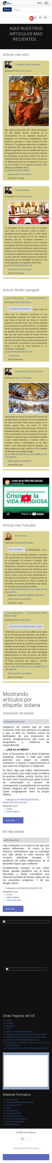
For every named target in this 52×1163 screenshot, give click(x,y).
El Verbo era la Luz (14, 1116)
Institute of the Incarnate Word (19, 1032)
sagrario (21, 595)
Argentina (10, 1026)
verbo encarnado (13, 900)
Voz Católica (11, 1099)
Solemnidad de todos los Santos (29, 371)
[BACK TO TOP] (26, 1157)
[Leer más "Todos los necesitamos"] (19, 309)
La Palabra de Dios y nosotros (28, 64)
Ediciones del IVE (13, 1113)
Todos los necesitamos (37, 298)
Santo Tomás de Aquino (16, 1119)
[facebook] (36, 18)
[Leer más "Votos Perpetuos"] (27, 213)
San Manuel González (24, 543)
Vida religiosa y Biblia (18, 170)
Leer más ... (11, 820)
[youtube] (46, 18)
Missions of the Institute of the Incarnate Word (26, 1034)
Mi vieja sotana (13, 831)
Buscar (7, 9)
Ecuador (9, 1023)
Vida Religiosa (29, 1132)
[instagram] (31, 18)
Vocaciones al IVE (13, 1105)
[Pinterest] (41, 18)
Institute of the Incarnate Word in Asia (22, 1040)
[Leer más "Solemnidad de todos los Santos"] (27, 398)
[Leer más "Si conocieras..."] (15, 550)
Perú (8, 1029)
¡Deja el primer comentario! (19, 174)
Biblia (8, 1108)
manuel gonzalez (36, 595)
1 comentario (13, 356)
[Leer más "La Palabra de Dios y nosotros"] (27, 102)
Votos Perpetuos (22, 190)
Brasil (8, 1020)
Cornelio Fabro (12, 1110)
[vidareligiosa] (26, 1141)
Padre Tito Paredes (23, 71)
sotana (9, 809)
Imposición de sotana (18, 713)
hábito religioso (13, 812)
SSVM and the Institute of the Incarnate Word (26, 1037)
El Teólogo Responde (15, 1121)
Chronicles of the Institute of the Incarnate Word (27, 1048)
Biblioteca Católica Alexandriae (19, 1102)
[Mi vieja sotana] (27, 841)
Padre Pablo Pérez (23, 302)
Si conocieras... (21, 536)
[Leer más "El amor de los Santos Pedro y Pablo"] (24, 627)
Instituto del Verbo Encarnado (26, 1148)
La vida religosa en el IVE (19, 265)
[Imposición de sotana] (27, 722)
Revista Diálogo (13, 1124)
